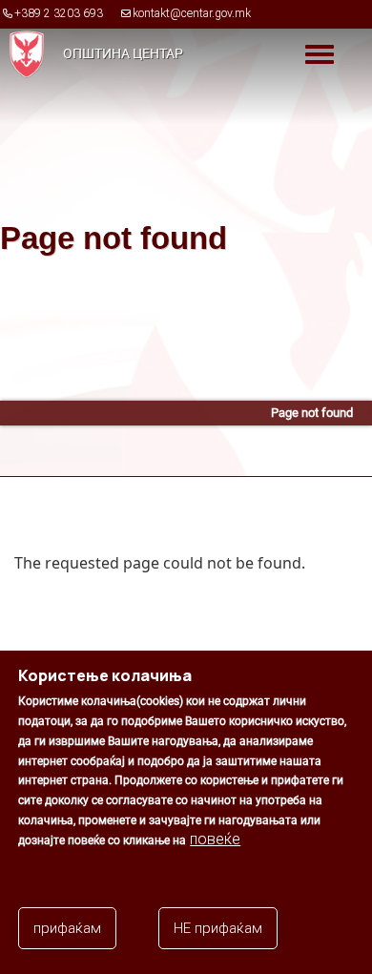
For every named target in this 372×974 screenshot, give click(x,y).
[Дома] (22, 53)
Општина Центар (123, 53)
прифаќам (67, 928)
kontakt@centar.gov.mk (192, 13)
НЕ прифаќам (218, 928)
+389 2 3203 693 (58, 13)
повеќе (215, 839)
